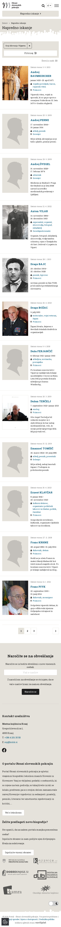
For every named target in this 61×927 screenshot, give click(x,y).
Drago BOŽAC (39, 307)
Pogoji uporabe (13, 919)
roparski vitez (39, 86)
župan (35, 318)
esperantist (38, 222)
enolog (36, 409)
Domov (5, 23)
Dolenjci (36, 459)
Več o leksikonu (13, 812)
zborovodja (38, 225)
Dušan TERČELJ (40, 401)
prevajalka (38, 362)
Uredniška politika (46, 919)
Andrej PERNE (39, 120)
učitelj (35, 131)
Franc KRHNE (39, 542)
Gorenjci (37, 134)
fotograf (48, 225)
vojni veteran (50, 315)
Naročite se (30, 691)
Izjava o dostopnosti (29, 919)
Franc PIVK (37, 586)
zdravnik (37, 175)
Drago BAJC (38, 264)
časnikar (37, 512)
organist (48, 222)
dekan (45, 550)
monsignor (47, 597)
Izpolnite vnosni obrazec (18, 852)
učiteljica (37, 359)
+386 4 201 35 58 (12, 737)
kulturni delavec (40, 503)
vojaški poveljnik (41, 84)
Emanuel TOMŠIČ (41, 448)
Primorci (37, 90)
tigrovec (44, 275)
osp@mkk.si (11, 742)
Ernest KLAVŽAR (41, 492)
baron (52, 84)
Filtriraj (28, 53)
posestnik (51, 456)
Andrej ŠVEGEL (40, 164)
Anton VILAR (39, 211)
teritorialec (38, 315)
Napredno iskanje (29, 13)
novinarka (46, 359)
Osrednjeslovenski (41, 231)
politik (53, 509)
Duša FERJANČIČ (41, 351)
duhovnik (37, 550)
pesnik (42, 131)
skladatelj (37, 228)
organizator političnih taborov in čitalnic (43, 507)
